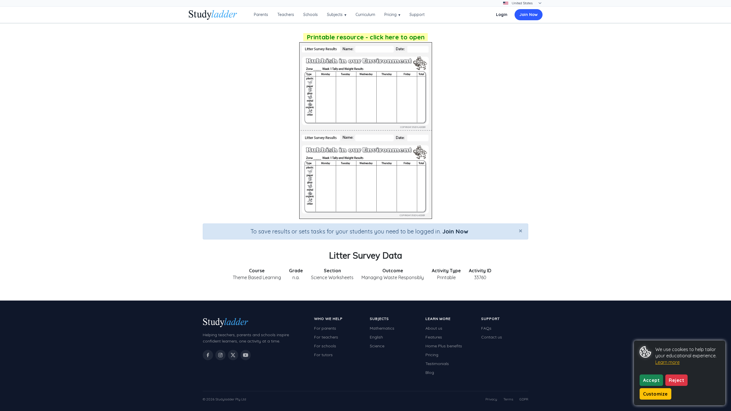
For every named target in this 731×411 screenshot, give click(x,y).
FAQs (486, 328)
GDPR (523, 399)
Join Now (528, 14)
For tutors (323, 354)
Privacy (491, 399)
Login (501, 14)
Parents (261, 14)
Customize (655, 394)
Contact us (491, 337)
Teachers (285, 14)
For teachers (326, 337)
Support (417, 14)
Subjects (336, 14)
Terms (508, 399)
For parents (325, 328)
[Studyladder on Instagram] (220, 355)
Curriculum (365, 14)
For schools (325, 345)
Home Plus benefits (443, 345)
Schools (310, 14)
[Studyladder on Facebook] (208, 355)
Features (433, 337)
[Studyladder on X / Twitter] (233, 355)
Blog (429, 372)
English (376, 337)
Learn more (667, 362)
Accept (651, 380)
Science (377, 345)
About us (433, 328)
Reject (676, 380)
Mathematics (382, 328)
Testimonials (437, 363)
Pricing (392, 14)
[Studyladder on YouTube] (245, 355)
